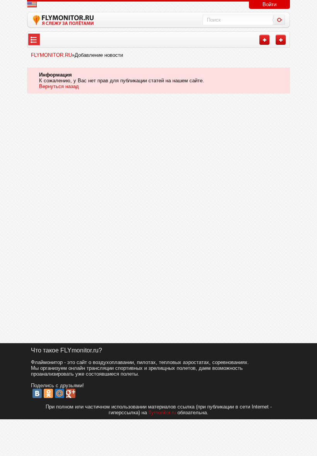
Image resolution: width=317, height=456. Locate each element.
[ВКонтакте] (37, 393)
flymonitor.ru (162, 412)
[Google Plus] (70, 393)
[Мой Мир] (59, 393)
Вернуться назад (59, 86)
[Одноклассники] (48, 393)
